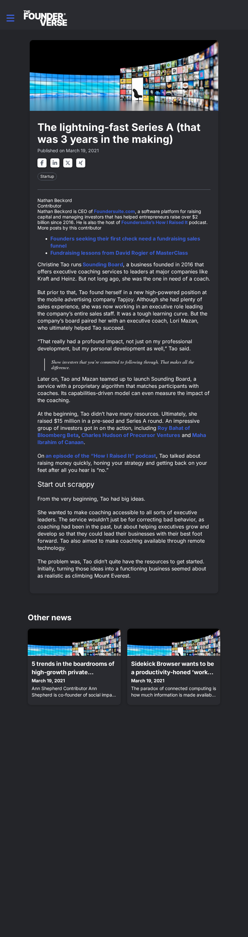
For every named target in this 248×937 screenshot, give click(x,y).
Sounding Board (102, 264)
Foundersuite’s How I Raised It (154, 222)
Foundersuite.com (114, 211)
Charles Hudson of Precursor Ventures (130, 435)
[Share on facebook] (41, 162)
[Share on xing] (80, 162)
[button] (10, 18)
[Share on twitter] (67, 162)
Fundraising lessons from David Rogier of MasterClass (119, 253)
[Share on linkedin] (54, 162)
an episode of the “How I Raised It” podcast (100, 456)
